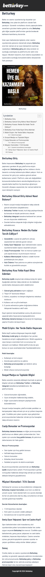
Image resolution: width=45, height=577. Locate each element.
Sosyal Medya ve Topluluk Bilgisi (17, 137)
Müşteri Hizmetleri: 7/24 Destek (17, 145)
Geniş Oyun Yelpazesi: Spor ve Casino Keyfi (23, 150)
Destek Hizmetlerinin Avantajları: (21, 147)
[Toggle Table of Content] (38, 116)
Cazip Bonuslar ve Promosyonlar (17, 140)
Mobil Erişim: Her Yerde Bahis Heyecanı (19, 133)
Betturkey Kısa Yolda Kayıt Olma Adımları (20, 130)
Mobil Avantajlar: (17, 135)
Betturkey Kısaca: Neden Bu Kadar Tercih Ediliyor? (19, 125)
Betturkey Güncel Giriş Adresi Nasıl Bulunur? (21, 122)
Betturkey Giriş (10, 119)
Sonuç (10, 152)
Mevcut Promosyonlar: (18, 142)
